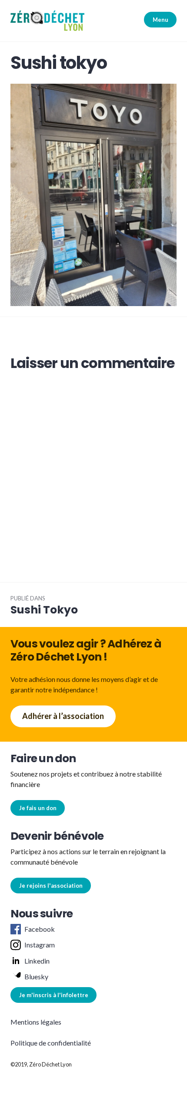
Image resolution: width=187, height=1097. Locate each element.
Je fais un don (38, 807)
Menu (160, 19)
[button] (47, 20)
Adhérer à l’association (63, 716)
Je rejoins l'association (51, 885)
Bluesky (36, 976)
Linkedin (37, 961)
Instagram (39, 944)
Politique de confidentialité (50, 1043)
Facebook (39, 929)
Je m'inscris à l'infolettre (53, 994)
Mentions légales (35, 1022)
